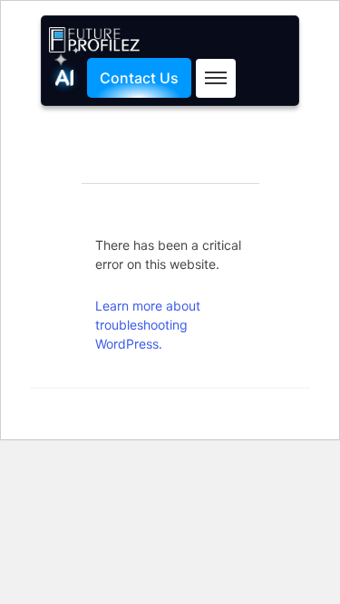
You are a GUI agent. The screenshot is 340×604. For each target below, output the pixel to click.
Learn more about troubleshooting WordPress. (147, 324)
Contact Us (139, 78)
